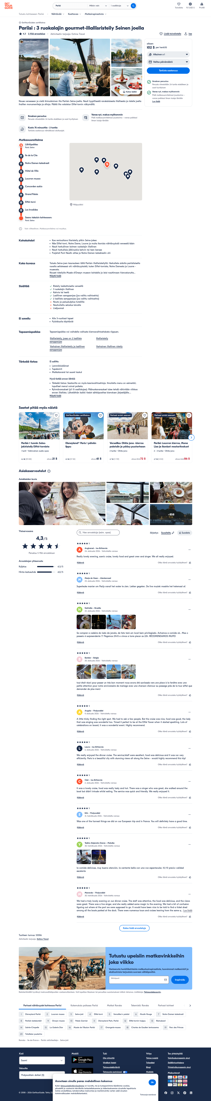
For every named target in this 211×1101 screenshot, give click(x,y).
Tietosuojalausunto (152, 992)
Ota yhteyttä (108, 1058)
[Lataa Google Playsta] (82, 1060)
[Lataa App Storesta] (82, 1072)
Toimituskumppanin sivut (179, 1058)
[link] (39, 437)
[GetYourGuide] (9, 5)
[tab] (42, 1005)
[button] (32, 34)
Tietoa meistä (152, 1058)
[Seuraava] (191, 437)
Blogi (148, 1067)
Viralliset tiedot (109, 1062)
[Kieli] (190, 4)
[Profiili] (202, 4)
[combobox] (168, 532)
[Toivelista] (179, 4)
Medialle (149, 1072)
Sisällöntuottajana (176, 1062)
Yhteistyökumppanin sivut (179, 1067)
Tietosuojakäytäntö (111, 1067)
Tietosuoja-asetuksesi (112, 1072)
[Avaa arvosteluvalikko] (189, 550)
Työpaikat (150, 1062)
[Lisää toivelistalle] (56, 415)
